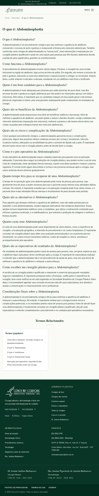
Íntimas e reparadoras (59, 406)
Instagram (52, 3)
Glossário (16, 18)
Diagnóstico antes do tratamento (17, 452)
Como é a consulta (58, 415)
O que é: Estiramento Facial (18, 357)
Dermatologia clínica (12, 438)
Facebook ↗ (29, 409)
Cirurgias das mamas (59, 397)
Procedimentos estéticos (14, 443)
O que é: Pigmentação (16, 348)
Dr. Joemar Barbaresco (60, 420)
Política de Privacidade (16, 487)
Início (7, 18)
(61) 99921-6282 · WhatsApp (62, 438)
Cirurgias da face (57, 392)
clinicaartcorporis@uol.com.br (62, 455)
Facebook (62, 3)
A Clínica (15, 416)
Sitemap (52, 487)
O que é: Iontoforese (15, 352)
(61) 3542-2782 (75, 3)
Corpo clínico (27, 416)
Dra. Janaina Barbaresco (14, 456)
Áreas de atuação (11, 434)
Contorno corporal (58, 401)
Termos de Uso (38, 487)
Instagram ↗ (12, 409)
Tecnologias (9, 447)
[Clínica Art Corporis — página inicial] (14, 10)
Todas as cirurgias (58, 410)
